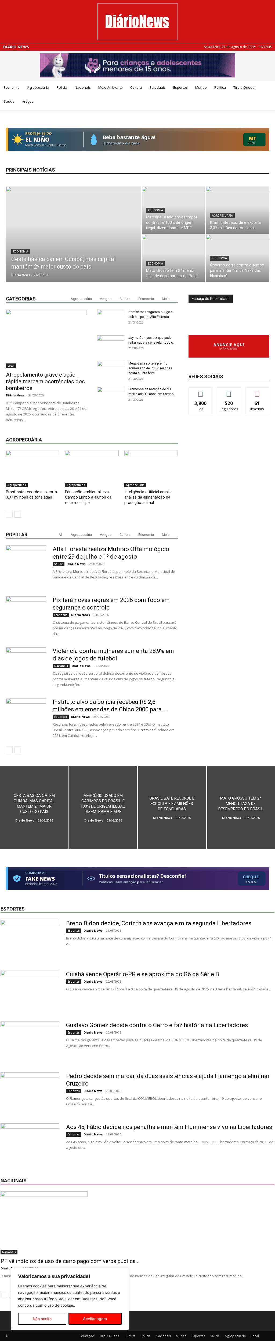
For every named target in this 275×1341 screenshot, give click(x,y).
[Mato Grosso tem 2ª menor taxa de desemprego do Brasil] (173, 258)
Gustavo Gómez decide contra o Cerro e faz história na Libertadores (157, 1025)
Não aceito (42, 1318)
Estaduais (158, 87)
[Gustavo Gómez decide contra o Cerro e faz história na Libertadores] (30, 1041)
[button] (268, 87)
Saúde (9, 101)
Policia (62, 87)
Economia (12, 87)
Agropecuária (38, 87)
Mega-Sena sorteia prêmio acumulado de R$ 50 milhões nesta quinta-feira (150, 368)
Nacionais (83, 87)
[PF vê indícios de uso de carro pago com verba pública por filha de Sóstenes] (137, 1222)
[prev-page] (9, 514)
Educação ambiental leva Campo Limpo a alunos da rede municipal (88, 497)
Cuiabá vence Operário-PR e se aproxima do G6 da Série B (142, 974)
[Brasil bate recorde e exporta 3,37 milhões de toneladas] (237, 210)
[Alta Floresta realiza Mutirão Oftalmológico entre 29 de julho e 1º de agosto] (26, 565)
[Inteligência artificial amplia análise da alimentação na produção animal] (151, 469)
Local (11, 365)
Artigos (27, 101)
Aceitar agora (95, 1318)
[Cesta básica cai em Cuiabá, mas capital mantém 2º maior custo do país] (73, 245)
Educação (60, 717)
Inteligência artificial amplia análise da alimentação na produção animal (148, 497)
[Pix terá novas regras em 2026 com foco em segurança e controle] (26, 616)
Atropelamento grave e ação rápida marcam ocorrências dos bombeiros (45, 381)
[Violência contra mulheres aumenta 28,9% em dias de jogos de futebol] (26, 667)
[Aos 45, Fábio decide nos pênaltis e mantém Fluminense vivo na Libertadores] (30, 1143)
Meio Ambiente (110, 87)
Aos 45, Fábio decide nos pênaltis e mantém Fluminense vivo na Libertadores (169, 1127)
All (61, 535)
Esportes (180, 87)
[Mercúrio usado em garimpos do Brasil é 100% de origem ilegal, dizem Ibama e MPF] (173, 210)
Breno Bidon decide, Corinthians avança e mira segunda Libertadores (158, 923)
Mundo (201, 87)
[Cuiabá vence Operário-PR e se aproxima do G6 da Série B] (30, 991)
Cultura (136, 87)
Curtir (201, 391)
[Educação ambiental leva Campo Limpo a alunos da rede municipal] (91, 469)
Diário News (16, 47)
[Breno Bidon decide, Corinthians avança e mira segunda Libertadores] (30, 940)
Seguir (229, 391)
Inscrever (257, 391)
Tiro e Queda (244, 87)
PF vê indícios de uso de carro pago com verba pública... (70, 1261)
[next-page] (18, 514)
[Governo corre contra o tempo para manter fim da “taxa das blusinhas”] (237, 258)
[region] (70, 1299)
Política (220, 87)
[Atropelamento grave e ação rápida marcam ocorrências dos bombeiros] (46, 339)
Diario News (20, 275)
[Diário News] (137, 21)
